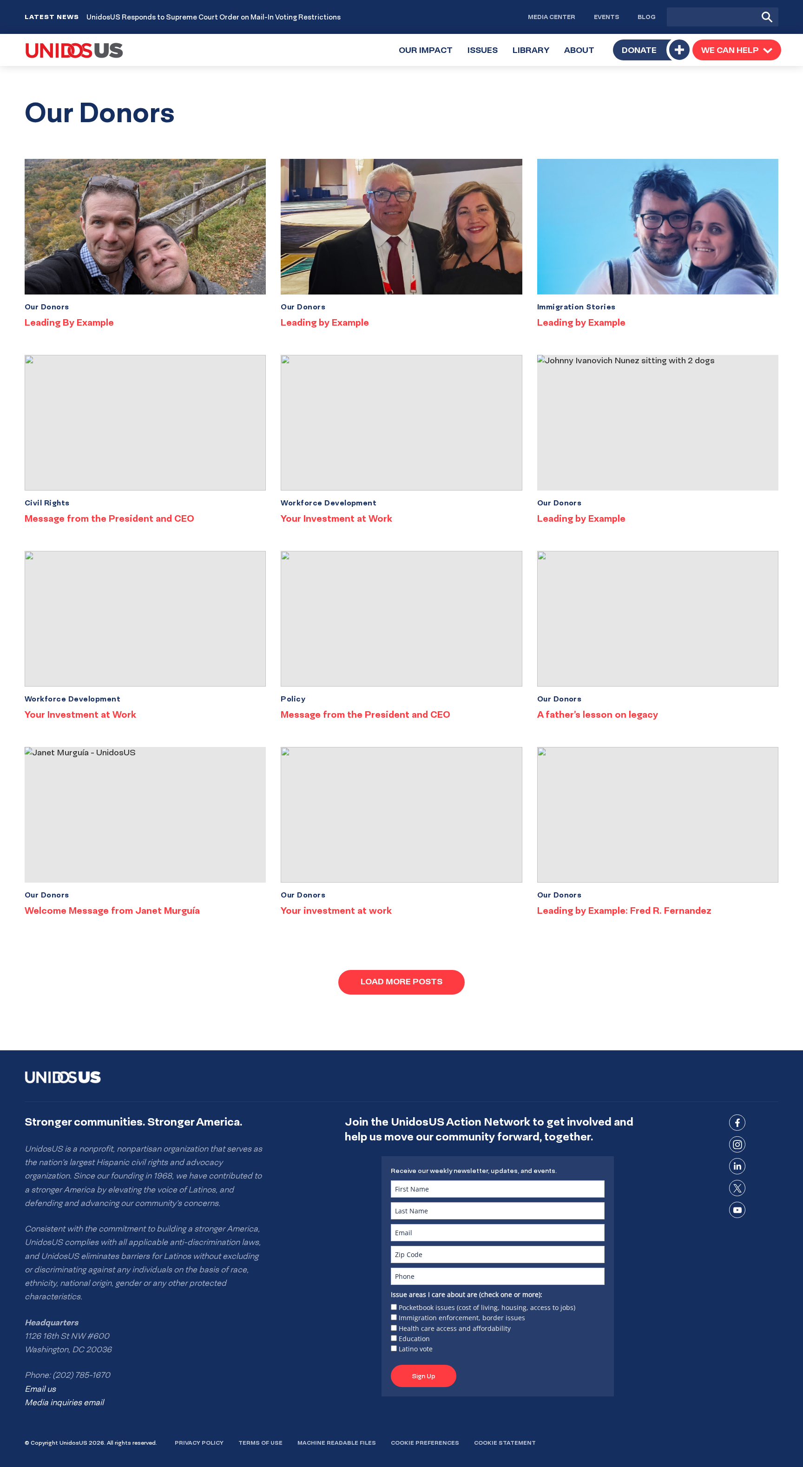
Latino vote (416, 1348)
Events (606, 16)
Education (414, 1338)
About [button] (583, 55)
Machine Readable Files (336, 1442)
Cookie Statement (505, 1442)
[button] (736, 49)
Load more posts (401, 981)
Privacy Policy (199, 1442)
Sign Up (423, 1376)
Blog (647, 16)
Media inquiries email (64, 1402)
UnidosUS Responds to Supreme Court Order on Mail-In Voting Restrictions (213, 17)
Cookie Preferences (425, 1442)
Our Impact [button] (429, 55)
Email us (40, 1389)
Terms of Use (260, 1442)
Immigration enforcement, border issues (462, 1317)
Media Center (551, 16)
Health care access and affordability (455, 1328)
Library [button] (535, 55)
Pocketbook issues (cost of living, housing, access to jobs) (487, 1307)
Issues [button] (486, 55)
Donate (639, 50)
